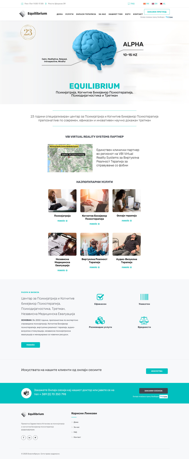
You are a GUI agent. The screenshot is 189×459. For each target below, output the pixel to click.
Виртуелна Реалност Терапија (94, 261)
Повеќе (61, 221)
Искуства (157, 371)
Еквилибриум (34, 454)
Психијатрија (62, 215)
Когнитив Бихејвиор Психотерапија (94, 217)
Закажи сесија (154, 391)
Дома (60, 14)
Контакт (138, 14)
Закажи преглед (156, 12)
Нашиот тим (116, 14)
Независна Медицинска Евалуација (62, 262)
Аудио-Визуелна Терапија (126, 261)
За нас (102, 14)
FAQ (132, 4)
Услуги (69, 14)
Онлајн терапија (86, 14)
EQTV (128, 14)
